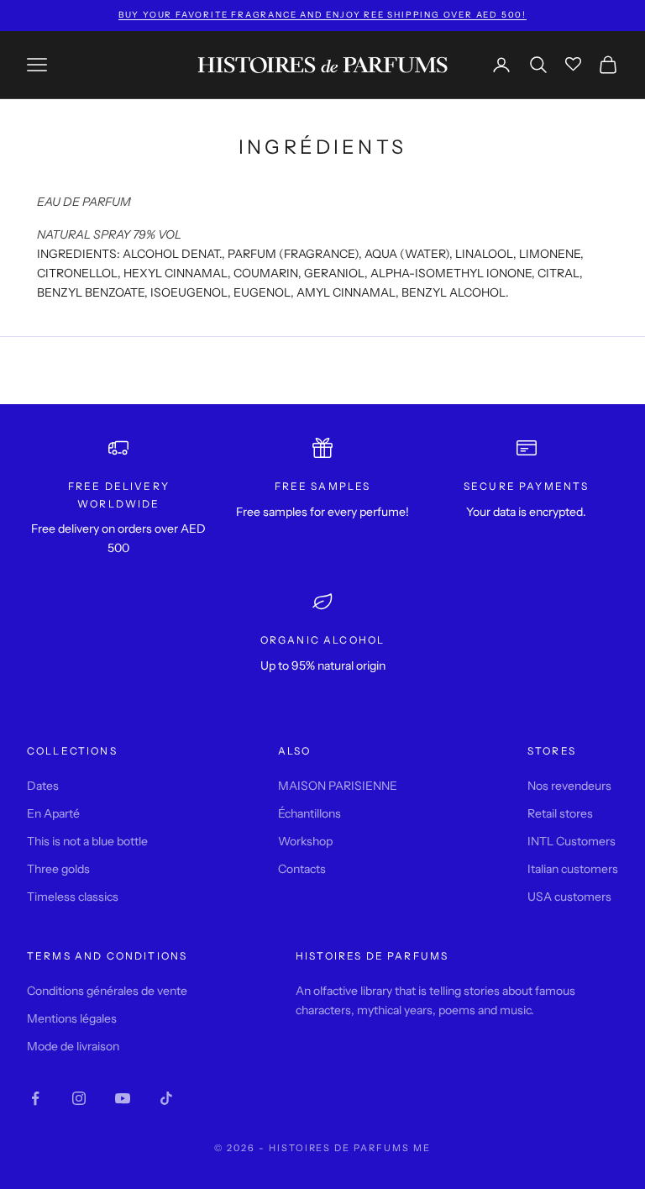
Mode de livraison (73, 1046)
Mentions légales (72, 1018)
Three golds (58, 868)
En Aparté (53, 813)
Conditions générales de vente (107, 990)
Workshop (305, 841)
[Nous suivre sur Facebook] (35, 1098)
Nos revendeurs (569, 785)
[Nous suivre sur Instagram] (79, 1098)
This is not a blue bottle (87, 841)
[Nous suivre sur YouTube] (122, 1098)
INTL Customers (571, 841)
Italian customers (572, 868)
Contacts (302, 868)
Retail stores (560, 813)
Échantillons (309, 813)
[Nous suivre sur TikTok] (166, 1098)
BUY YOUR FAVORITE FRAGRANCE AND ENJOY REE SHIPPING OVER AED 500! (322, 14)
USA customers (569, 896)
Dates (43, 785)
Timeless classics (72, 896)
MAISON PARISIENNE (337, 785)
